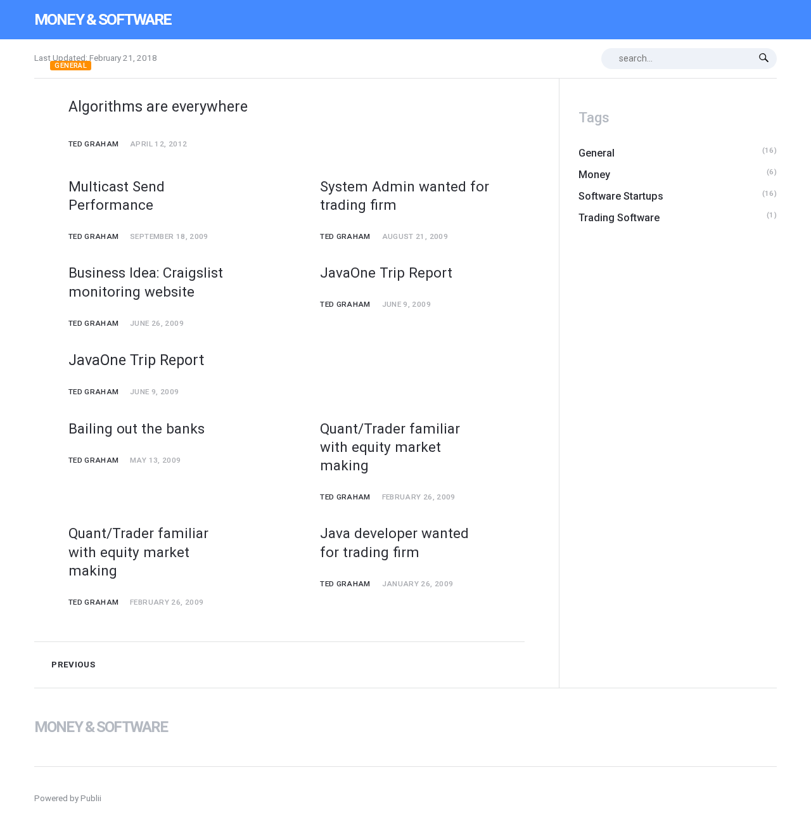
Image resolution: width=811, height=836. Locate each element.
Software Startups (620, 196)
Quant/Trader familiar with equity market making (390, 446)
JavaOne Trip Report (386, 272)
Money (594, 175)
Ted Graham (93, 143)
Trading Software (619, 218)
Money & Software (102, 19)
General (70, 65)
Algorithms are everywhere (158, 106)
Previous (72, 664)
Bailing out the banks (136, 428)
